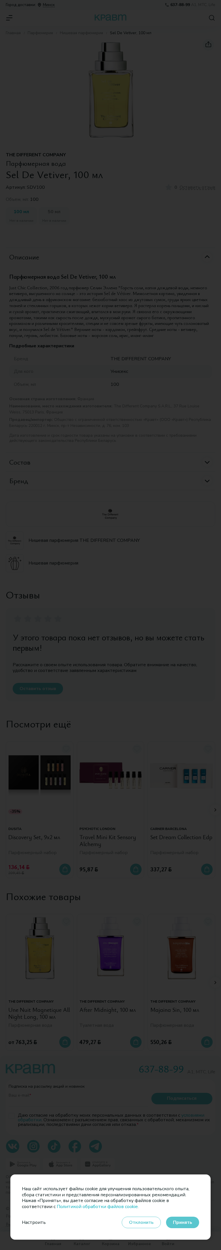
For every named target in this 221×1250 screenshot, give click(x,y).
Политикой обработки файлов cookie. (98, 1206)
